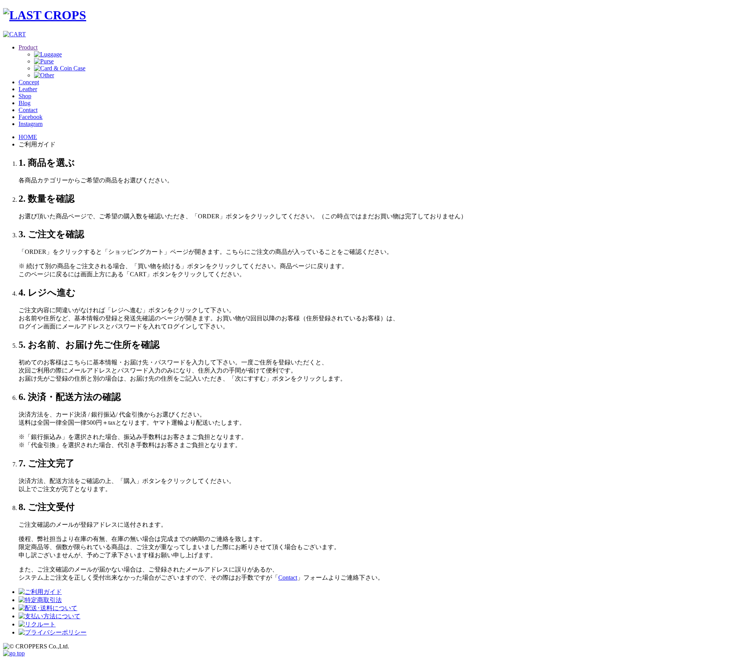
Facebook (31, 117)
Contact (28, 110)
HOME (28, 137)
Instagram (31, 124)
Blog (25, 103)
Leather (28, 89)
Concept (29, 82)
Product (28, 47)
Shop (25, 96)
